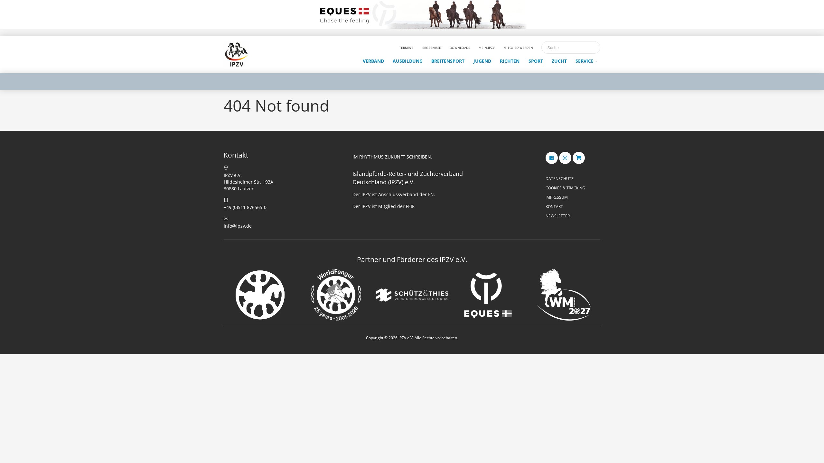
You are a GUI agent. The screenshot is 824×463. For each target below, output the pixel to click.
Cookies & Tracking (565, 188)
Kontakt (554, 206)
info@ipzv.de (238, 226)
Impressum (557, 197)
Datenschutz (560, 178)
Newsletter (558, 216)
